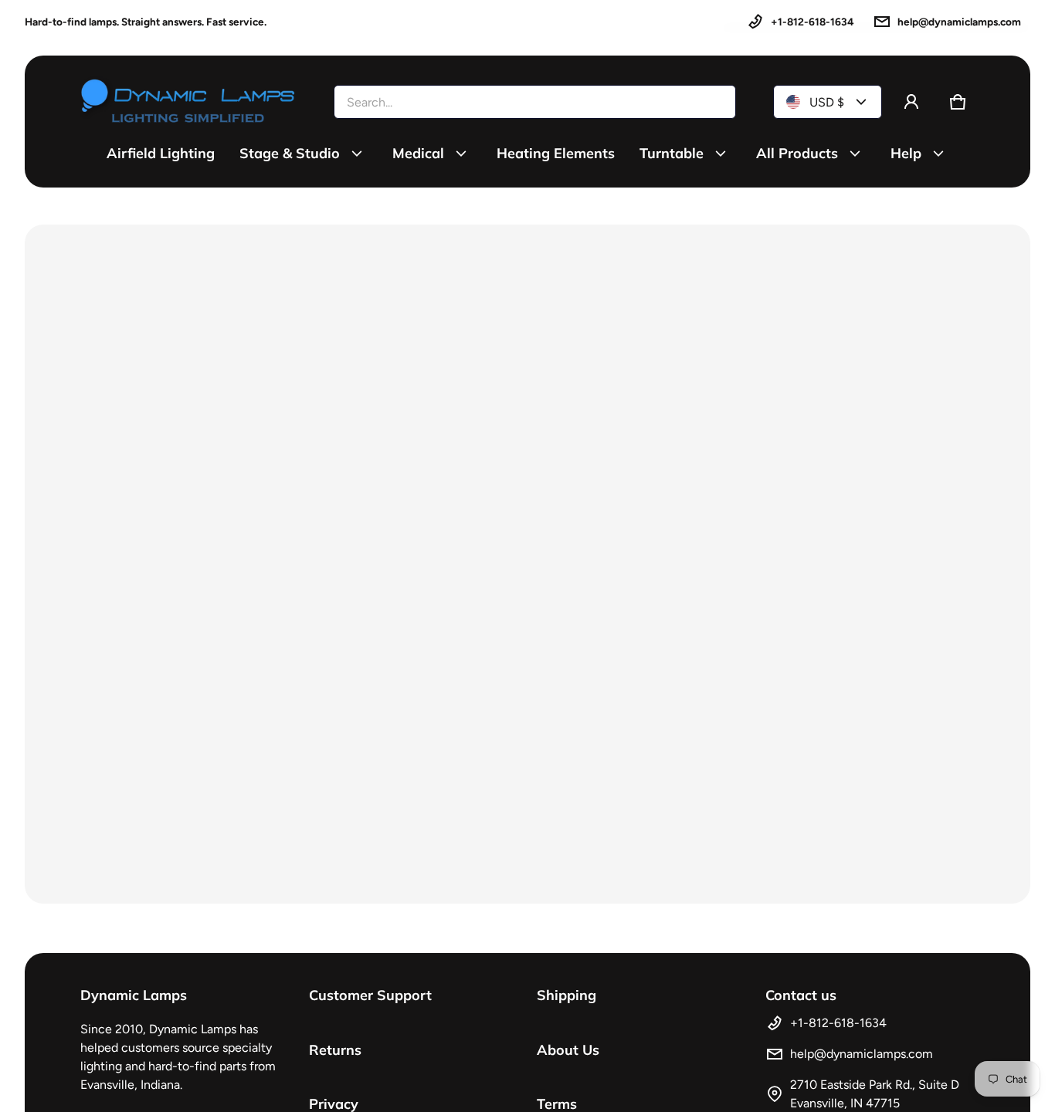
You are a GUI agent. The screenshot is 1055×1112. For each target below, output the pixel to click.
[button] (958, 102)
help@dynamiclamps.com (959, 21)
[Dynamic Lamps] (188, 102)
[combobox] (535, 102)
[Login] (911, 102)
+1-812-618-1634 (812, 21)
